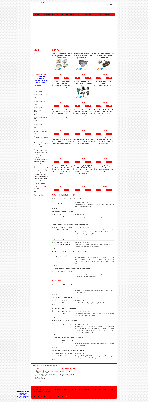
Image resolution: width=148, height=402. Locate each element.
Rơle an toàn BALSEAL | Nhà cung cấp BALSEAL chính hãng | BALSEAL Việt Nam (62, 166)
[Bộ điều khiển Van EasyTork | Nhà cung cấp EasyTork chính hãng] (104, 119)
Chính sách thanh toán (66, 371)
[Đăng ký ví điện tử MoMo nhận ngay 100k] (63, 216)
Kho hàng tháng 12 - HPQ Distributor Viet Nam (65, 297)
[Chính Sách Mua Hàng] (36, 97)
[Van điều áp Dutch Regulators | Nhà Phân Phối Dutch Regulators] (83, 147)
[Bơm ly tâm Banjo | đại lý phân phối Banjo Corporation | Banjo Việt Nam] (62, 147)
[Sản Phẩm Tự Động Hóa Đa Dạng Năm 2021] (63, 325)
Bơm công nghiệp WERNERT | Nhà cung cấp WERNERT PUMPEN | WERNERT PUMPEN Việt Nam (62, 110)
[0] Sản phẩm (109, 4)
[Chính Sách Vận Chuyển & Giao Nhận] (36, 111)
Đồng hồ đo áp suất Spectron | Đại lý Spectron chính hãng (104, 138)
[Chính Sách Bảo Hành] (36, 127)
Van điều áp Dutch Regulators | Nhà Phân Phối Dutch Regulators (83, 138)
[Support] (74, 18)
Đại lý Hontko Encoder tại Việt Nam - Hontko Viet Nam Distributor (71, 251)
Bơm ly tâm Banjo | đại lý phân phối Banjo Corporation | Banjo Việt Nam (62, 138)
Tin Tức (79, 14)
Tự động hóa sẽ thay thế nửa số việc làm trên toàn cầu (68, 198)
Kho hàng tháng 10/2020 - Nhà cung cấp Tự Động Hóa (68, 337)
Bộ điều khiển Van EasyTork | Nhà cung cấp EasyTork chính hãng (104, 110)
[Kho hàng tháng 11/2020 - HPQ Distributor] (63, 312)
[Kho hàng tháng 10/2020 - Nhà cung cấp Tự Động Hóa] (63, 342)
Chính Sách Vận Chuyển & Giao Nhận (43, 109)
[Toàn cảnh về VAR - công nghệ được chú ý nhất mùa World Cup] (63, 228)
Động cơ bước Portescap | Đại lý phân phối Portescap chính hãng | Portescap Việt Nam (62, 54)
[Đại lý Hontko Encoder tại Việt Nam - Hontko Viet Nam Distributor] (63, 256)
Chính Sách (99, 14)
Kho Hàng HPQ (89, 14)
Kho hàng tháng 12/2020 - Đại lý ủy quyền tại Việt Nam (68, 350)
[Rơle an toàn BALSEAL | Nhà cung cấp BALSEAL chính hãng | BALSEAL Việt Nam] (62, 175)
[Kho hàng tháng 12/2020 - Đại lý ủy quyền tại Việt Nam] (63, 355)
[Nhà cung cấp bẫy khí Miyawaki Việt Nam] (104, 175)
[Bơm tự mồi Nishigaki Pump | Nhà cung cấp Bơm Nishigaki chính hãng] (83, 63)
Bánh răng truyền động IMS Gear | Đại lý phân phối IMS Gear (104, 54)
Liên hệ (107, 14)
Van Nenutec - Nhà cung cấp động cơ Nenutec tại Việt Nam (41, 144)
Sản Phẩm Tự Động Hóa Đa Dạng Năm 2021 (64, 320)
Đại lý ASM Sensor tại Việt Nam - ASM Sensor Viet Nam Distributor (71, 239)
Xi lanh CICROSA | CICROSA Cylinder (104, 82)
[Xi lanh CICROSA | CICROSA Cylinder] (104, 91)
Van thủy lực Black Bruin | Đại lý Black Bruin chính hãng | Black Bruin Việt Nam (83, 110)
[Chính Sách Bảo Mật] (36, 103)
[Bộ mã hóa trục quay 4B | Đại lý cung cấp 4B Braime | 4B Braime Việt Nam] (83, 91)
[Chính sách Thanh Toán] (36, 119)
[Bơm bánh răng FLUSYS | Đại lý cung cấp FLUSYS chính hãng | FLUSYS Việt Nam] (83, 175)
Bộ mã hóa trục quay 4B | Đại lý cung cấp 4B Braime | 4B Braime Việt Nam (83, 82)
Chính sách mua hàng (66, 376)
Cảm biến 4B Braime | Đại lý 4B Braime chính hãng (62, 82)
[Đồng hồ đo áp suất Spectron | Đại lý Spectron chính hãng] (104, 147)
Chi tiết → (54, 208)
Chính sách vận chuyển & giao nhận (69, 373)
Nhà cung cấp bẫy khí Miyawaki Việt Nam (104, 166)
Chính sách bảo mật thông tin (68, 374)
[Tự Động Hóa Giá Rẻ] (74, 3)
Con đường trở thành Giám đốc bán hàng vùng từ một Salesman (71, 268)
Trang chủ (37, 14)
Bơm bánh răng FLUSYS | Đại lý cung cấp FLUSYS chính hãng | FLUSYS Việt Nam (83, 166)
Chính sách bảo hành (66, 370)
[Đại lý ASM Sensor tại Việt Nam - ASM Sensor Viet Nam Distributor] (63, 243)
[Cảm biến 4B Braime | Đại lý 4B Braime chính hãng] (62, 91)
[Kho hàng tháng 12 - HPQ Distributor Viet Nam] (63, 302)
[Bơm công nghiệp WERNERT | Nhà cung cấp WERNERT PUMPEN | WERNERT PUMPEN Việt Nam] (62, 119)
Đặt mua (66, 77)
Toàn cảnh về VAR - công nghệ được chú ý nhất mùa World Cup (70, 224)
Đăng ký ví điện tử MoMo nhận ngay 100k (64, 211)
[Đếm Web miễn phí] (39, 195)
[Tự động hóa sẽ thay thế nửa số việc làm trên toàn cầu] (63, 203)
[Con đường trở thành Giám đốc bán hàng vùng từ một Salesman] (63, 273)
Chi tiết (56, 77)
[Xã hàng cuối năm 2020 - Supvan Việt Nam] (63, 289)
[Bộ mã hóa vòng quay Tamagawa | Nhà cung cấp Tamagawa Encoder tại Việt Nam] (41, 156)
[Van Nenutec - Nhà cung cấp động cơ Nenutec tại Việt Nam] (41, 141)
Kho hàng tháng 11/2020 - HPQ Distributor (64, 308)
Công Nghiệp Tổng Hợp (67, 14)
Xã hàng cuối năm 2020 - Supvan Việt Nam (64, 284)
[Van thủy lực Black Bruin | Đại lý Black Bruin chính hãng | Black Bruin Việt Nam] (83, 119)
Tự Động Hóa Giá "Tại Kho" (50, 14)
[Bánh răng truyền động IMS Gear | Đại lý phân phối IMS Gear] (104, 63)
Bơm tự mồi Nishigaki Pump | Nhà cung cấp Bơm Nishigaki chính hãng (83, 54)
